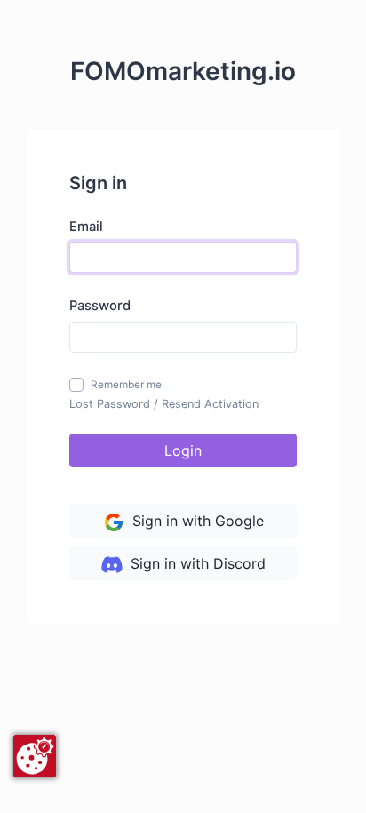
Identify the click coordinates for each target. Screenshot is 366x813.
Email (86, 227)
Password (100, 306)
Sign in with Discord (196, 563)
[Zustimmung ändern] (34, 756)
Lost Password (109, 403)
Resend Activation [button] (210, 403)
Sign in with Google (196, 521)
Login (183, 450)
